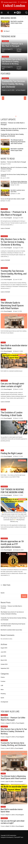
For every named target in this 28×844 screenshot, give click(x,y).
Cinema (3, 677)
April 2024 (3, 656)
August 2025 (4, 648)
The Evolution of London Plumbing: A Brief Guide (11, 414)
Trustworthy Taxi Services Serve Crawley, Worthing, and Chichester (13, 84)
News (2, 689)
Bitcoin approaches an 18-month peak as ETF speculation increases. (12, 544)
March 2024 (4, 660)
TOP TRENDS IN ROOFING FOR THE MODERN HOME (12, 491)
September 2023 (5, 668)
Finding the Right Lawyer (12, 453)
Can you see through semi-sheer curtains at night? (13, 199)
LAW (2, 450)
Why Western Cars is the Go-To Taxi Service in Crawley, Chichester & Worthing (13, 61)
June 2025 (3, 652)
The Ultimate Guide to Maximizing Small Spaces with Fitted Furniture (18, 141)
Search (2, 593)
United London (14, 5)
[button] (25, 17)
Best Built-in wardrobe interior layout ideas (17, 22)
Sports (2, 697)
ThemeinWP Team (18, 837)
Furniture (3, 299)
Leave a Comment (5, 228)
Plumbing (3, 409)
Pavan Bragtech (21, 90)
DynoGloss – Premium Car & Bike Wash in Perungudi (12, 45)
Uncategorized (5, 41)
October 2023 (4, 664)
